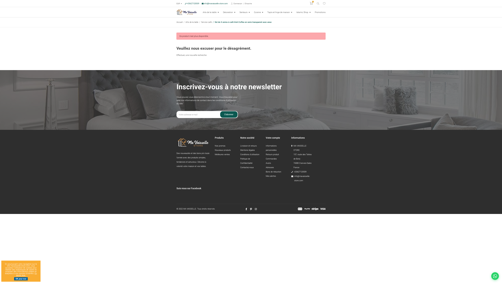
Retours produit (272, 154)
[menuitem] (211, 12)
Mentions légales (247, 150)
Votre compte (273, 137)
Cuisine (257, 12)
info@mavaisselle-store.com (216, 3)
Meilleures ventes (222, 154)
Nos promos (220, 146)
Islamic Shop (302, 12)
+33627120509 (192, 3)
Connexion (237, 3)
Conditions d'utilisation (249, 154)
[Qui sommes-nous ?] (193, 143)
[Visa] (323, 209)
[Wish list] (324, 3)
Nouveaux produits (223, 150)
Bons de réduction (273, 172)
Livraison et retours (248, 146)
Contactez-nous (247, 167)
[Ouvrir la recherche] (318, 3)
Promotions (320, 12)
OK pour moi (21, 279)
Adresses (270, 167)
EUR (178, 3)
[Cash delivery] (315, 209)
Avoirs (268, 163)
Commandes (271, 159)
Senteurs (243, 12)
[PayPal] (307, 209)
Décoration (228, 12)
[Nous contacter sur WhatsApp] (495, 276)
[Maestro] (300, 209)
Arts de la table (210, 12)
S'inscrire (248, 3)
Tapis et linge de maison (278, 12)
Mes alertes (271, 176)
